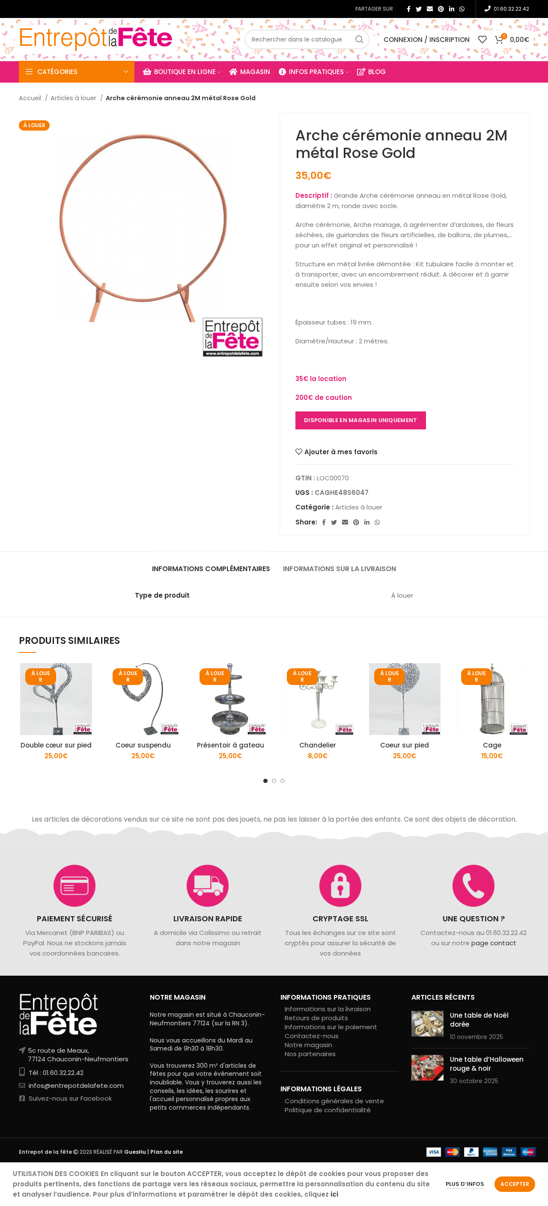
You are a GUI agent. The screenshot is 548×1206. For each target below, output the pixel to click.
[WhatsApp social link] (462, 9)
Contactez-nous (312, 1035)
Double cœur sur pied (56, 745)
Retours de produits (316, 1017)
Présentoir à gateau (230, 745)
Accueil (31, 98)
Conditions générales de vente (334, 1100)
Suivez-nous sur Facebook (69, 1098)
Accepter (514, 1184)
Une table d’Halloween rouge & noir (487, 1064)
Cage (492, 745)
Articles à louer (74, 98)
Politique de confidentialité (328, 1109)
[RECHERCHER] (359, 39)
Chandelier (317, 745)
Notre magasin (308, 1044)
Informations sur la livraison (328, 1008)
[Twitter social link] (418, 9)
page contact (493, 942)
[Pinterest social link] (441, 9)
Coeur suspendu (143, 745)
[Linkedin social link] (452, 9)
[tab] (211, 564)
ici (334, 1194)
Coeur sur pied (404, 745)
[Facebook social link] (408, 9)
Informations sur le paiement (331, 1026)
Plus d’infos (465, 1184)
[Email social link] (429, 9)
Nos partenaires (310, 1053)
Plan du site (166, 1151)
